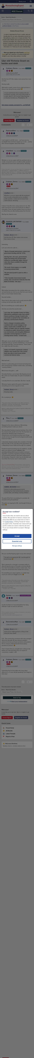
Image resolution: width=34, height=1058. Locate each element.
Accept (17, 536)
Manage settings (17, 546)
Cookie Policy (9, 522)
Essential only (17, 541)
